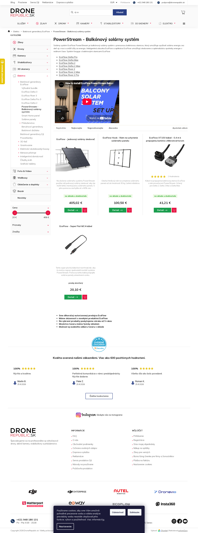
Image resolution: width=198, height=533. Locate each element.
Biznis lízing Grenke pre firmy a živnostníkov (153, 456)
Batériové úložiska (30, 130)
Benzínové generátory (32, 126)
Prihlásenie (138, 436)
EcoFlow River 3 (29, 95)
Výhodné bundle (29, 88)
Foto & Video (25, 171)
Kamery (22, 55)
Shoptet (164, 530)
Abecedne (113, 128)
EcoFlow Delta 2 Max (69, 66)
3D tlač (23, 141)
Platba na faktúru (141, 460)
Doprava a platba (64, 2)
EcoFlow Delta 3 (29, 91)
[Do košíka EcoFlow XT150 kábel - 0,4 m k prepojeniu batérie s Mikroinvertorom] (174, 210)
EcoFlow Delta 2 (29, 103)
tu (103, 519)
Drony (21, 49)
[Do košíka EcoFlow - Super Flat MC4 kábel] (84, 297)
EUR (112, 2)
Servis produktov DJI (82, 460)
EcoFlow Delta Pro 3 (31, 99)
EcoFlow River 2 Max (69, 72)
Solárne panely (29, 119)
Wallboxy (22, 177)
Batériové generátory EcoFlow (30, 83)
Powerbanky (26, 137)
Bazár (21, 191)
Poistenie (22, 2)
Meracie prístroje (28, 152)
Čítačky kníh (26, 160)
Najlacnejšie (76, 128)
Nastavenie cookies (142, 464)
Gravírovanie (26, 145)
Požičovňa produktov (83, 468)
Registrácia (138, 440)
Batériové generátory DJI (32, 134)
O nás (75, 440)
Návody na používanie (83, 464)
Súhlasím (134, 512)
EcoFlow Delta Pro (68, 57)
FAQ (75, 436)
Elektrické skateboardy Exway (34, 148)
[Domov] (10, 31)
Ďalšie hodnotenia (99, 396)
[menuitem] (22, 23)
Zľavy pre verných (141, 452)
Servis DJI (34, 2)
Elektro (21, 75)
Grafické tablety (28, 163)
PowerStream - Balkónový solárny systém (31, 109)
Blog (13, 2)
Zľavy (20, 42)
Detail (71, 210)
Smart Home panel (31, 115)
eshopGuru (183, 530)
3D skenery (24, 69)
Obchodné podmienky (83, 444)
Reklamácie (47, 2)
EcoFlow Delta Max (68, 60)
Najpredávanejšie (95, 128)
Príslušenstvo (28, 123)
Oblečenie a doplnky (28, 184)
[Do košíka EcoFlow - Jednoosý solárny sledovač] (84, 210)
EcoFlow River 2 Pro (69, 75)
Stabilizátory (25, 62)
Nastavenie (65, 526)
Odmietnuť (117, 512)
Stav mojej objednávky (144, 444)
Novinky (22, 197)
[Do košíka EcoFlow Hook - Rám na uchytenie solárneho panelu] (129, 210)
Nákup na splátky (141, 448)
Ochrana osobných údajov (85, 448)
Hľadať (119, 12)
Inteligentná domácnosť (31, 156)
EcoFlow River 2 (67, 69)
